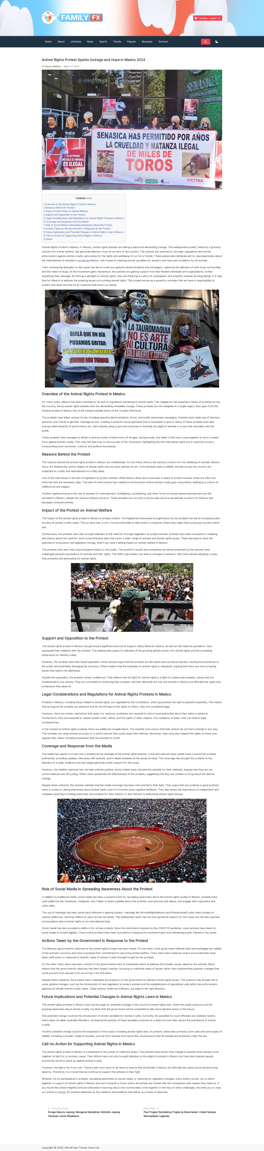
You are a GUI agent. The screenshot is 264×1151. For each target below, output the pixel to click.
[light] (217, 42)
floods (62, 1092)
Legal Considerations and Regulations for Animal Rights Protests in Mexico (84, 218)
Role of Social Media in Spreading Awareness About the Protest (78, 225)
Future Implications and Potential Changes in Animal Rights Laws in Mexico (84, 232)
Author (48, 239)
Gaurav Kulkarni (53, 66)
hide (89, 198)
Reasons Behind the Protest (59, 207)
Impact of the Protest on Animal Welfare (66, 211)
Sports (103, 41)
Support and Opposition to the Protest (64, 214)
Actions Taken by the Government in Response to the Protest (77, 228)
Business (147, 41)
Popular (131, 41)
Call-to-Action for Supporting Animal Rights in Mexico (73, 235)
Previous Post (60, 1108)
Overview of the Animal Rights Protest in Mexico (70, 204)
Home (48, 41)
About (61, 41)
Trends (117, 41)
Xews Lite (93, 1147)
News (90, 41)
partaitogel (83, 260)
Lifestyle (76, 41)
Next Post (149, 1108)
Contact (163, 41)
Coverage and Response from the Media (66, 221)
